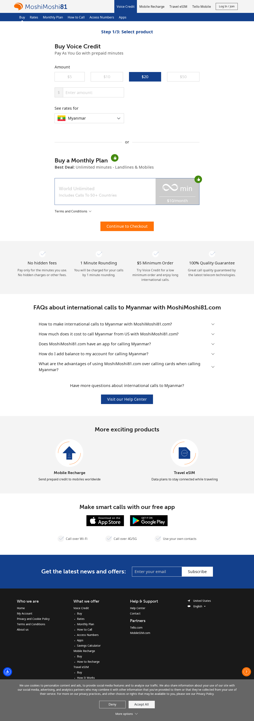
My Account (24, 613)
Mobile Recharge (69, 472)
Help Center (137, 608)
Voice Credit (81, 608)
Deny (112, 704)
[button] (125, 6)
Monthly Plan (53, 17)
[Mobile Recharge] (69, 453)
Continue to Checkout (127, 226)
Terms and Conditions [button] (71, 211)
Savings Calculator (89, 645)
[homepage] (41, 6)
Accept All (141, 704)
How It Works (86, 678)
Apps (122, 17)
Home (21, 608)
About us (23, 629)
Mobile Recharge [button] (152, 6)
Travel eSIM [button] (178, 6)
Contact (135, 613)
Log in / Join (227, 6)
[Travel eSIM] (184, 453)
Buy (79, 613)
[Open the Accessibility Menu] (7, 671)
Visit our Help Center (127, 399)
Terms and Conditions (31, 624)
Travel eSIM (184, 472)
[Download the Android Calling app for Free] (149, 520)
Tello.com (136, 627)
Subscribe (197, 571)
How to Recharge (88, 661)
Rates (34, 17)
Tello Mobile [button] (201, 6)
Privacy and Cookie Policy (33, 619)
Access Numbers (101, 17)
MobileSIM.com (140, 633)
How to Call (76, 17)
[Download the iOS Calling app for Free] (105, 520)
